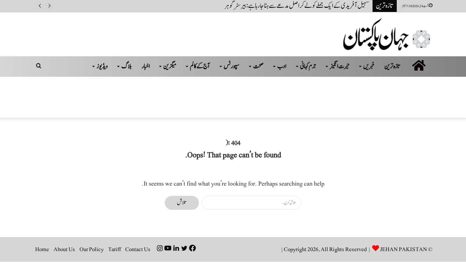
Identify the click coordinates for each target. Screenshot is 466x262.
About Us (64, 249)
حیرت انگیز (340, 66)
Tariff (114, 249)
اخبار (146, 66)
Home (42, 249)
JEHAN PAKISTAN (403, 249)
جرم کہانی (308, 66)
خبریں (369, 66)
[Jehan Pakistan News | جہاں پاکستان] (388, 34)
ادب (282, 66)
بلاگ (126, 66)
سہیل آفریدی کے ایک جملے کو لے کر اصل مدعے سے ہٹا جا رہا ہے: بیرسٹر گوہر (296, 6)
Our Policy (91, 249)
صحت (258, 66)
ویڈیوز (102, 66)
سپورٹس (231, 66)
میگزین (169, 66)
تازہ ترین (392, 66)
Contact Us (137, 249)
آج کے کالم (200, 66)
